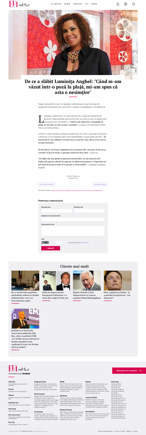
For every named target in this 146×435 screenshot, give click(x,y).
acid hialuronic (97, 190)
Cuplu (41, 386)
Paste (94, 384)
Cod (42, 239)
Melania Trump (53, 404)
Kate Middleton (50, 396)
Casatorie (51, 386)
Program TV (38, 405)
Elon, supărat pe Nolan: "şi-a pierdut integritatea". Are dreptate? (117, 295)
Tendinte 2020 (64, 391)
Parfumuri (50, 414)
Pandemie (89, 419)
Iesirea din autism (95, 416)
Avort (79, 403)
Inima (73, 398)
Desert (94, 389)
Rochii (39, 414)
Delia (52, 402)
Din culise (89, 414)
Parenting (89, 405)
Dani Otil (37, 402)
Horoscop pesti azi (117, 411)
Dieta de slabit (77, 416)
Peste (103, 384)
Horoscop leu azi (116, 413)
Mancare (88, 384)
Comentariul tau (47, 224)
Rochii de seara (70, 384)
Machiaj (42, 416)
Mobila (95, 402)
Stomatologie (72, 400)
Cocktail (94, 387)
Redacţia (129, 431)
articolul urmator (100, 184)
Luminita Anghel (71, 190)
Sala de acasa (72, 419)
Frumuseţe (38, 412)
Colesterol (80, 400)
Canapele (101, 402)
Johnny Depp (47, 398)
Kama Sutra (38, 387)
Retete (67, 4)
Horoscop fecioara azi (118, 400)
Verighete (63, 389)
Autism (105, 407)
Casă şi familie (91, 397)
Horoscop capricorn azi (118, 404)
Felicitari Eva (13, 403)
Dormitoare (89, 403)
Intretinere (67, 414)
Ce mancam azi (95, 393)
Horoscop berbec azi (118, 416)
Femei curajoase (96, 407)
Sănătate (63, 396)
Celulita (46, 418)
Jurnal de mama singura (101, 405)
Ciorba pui (100, 391)
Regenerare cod (83, 242)
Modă (62, 382)
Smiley (43, 402)
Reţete (88, 382)
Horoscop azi (115, 387)
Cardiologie (63, 403)
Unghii (44, 414)
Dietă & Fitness (66, 410)
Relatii (36, 386)
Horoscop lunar (116, 395)
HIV (65, 405)
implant (78, 190)
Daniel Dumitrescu (74, 176)
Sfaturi (11, 395)
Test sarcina (77, 402)
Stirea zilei (101, 414)
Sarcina (62, 398)
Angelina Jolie (45, 400)
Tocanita (88, 387)
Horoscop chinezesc (117, 391)
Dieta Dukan (73, 412)
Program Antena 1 (40, 407)
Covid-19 (101, 418)
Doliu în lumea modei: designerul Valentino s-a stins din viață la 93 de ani (55, 295)
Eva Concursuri (14, 415)
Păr (35, 414)
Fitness (66, 412)
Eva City (11, 422)
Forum (94, 4)
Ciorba (98, 384)
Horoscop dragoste (117, 389)
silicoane (62, 190)
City (86, 4)
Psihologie (78, 398)
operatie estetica (87, 190)
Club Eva (11, 382)
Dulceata (101, 386)
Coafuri (36, 416)
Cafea (92, 386)
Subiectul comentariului (50, 216)
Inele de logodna (76, 388)
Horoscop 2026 (116, 384)
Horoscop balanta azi (118, 414)
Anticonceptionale (66, 402)
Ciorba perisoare (91, 391)
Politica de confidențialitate (105, 431)
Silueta (72, 417)
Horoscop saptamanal (118, 418)
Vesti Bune (94, 418)
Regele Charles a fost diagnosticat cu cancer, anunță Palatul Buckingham (87, 295)
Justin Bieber (42, 404)
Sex (56, 386)
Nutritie (69, 416)
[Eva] (14, 2)
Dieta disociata (65, 417)
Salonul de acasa (52, 419)
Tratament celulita (40, 419)
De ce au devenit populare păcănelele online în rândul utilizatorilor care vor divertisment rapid (25, 296)
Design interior (99, 403)
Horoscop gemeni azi (118, 398)
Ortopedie (70, 405)
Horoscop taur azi (117, 402)
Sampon (37, 418)
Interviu (95, 414)
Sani (47, 416)
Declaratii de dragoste (49, 389)
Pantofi (80, 386)
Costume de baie (71, 386)
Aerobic (73, 414)
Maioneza (100, 389)
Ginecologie (64, 400)
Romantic (44, 384)
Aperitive (88, 389)
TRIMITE (50, 248)
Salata (88, 386)
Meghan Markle (39, 396)
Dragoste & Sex (40, 382)
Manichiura (53, 416)
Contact (135, 431)
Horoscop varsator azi (118, 409)
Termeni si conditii (120, 431)
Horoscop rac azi (116, 396)
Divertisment (39, 394)
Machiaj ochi (54, 418)
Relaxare (81, 412)
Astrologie (114, 393)
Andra (48, 402)
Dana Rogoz (54, 400)
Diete (61, 412)
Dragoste (37, 384)
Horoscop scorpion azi (118, 405)
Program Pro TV (48, 405)
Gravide (88, 407)
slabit (57, 190)
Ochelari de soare (73, 389)
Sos (106, 384)
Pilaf (105, 389)
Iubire (46, 386)
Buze (42, 418)
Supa (96, 386)
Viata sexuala (52, 384)
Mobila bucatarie (91, 400)
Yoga (61, 414)
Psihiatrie (77, 405)
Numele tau (46, 207)
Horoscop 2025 (116, 386)
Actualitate (90, 411)
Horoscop (77, 4)
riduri (53, 190)
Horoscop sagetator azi (118, 407)
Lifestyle (57, 4)
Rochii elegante (65, 388)
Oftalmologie (72, 403)
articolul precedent (47, 184)
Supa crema (101, 387)
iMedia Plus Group (27, 431)
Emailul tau (78, 207)
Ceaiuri (67, 398)
